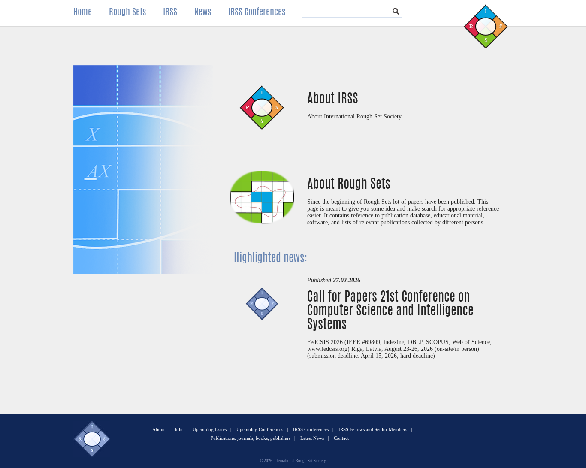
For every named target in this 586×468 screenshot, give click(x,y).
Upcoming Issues (210, 429)
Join (179, 429)
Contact (341, 438)
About (158, 429)
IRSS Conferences (311, 429)
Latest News (312, 438)
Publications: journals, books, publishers (250, 438)
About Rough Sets (348, 184)
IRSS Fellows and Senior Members (372, 429)
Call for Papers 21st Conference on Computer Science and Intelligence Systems (390, 311)
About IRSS (332, 99)
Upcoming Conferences (259, 429)
